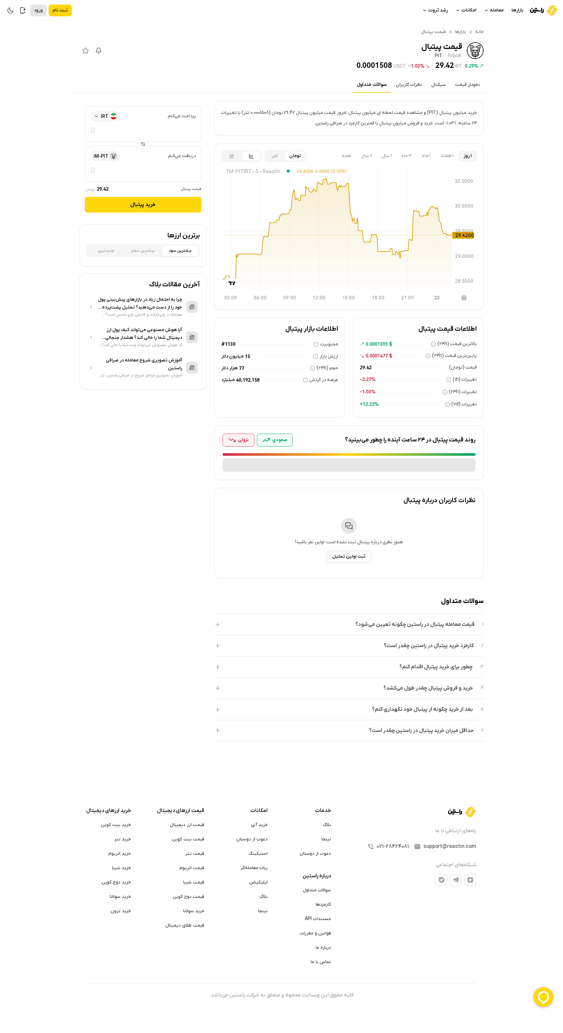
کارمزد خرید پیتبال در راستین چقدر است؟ (429, 646)
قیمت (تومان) (463, 367)
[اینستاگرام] (470, 880)
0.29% (471, 66)
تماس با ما (321, 962)
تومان (295, 156)
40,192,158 (247, 380)
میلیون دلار (232, 356)
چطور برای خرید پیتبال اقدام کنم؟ (436, 667)
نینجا (326, 839)
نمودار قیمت (467, 85)
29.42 (444, 65)
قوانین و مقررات (315, 933)
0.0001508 (374, 65)
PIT (438, 56)
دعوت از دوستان (315, 853)
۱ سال (387, 156)
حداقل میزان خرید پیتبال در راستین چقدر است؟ (421, 730)
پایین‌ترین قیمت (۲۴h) (454, 356)
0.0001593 (377, 344)
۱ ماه (426, 156)
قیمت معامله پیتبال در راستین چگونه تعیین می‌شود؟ (415, 624)
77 (241, 368)
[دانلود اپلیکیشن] (23, 10)
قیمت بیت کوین (188, 839)
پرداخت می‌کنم (182, 116)
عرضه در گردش (323, 380)
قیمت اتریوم (192, 868)
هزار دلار (229, 368)
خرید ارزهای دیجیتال (108, 810)
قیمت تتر (194, 853)
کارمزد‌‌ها (323, 904)
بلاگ (327, 825)
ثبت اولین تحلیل (349, 556)
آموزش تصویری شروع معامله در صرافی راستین (144, 364)
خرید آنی (259, 825)
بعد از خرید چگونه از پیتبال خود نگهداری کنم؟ (422, 709)
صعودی (279, 440)
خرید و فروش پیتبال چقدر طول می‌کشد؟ (428, 688)
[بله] (441, 880)
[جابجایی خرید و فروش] (143, 144)
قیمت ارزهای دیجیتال (180, 810)
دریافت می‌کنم (182, 156)
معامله (497, 10)
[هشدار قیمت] (98, 50)
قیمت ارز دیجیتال (187, 825)
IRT (458, 66)
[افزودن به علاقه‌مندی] (85, 50)
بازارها (517, 10)
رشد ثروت (438, 10)
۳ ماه (406, 156)
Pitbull (454, 56)
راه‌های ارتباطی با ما (455, 831)
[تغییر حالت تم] (10, 10)
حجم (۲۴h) (327, 368)
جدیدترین (106, 250)
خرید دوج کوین (116, 882)
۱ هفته (447, 156)
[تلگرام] (456, 880)
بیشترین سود (180, 250)
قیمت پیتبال (191, 189)
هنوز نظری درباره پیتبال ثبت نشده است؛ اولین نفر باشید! (349, 542)
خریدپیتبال (143, 204)
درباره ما (323, 948)
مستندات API (318, 919)
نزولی (243, 440)
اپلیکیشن (258, 882)
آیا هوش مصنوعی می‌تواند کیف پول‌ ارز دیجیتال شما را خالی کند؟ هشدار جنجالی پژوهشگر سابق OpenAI (143, 334)
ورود (38, 10)
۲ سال (366, 156)
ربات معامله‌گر (254, 868)
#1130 (228, 344)
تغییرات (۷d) (464, 404)
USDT (399, 66)
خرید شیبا (121, 868)
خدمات (323, 810)
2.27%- (368, 379)
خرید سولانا (193, 911)
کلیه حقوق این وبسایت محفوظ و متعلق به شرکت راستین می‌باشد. (281, 995)
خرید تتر (122, 839)
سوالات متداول (372, 85)
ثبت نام (60, 10)
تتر (275, 156)
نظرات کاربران (409, 85)
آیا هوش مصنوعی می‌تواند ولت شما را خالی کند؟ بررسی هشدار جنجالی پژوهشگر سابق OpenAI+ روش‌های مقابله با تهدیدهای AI (142, 345)
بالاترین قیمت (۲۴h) (457, 344)
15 (247, 356)
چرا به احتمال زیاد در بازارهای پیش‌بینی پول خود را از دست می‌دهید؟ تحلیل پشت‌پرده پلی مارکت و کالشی (140, 303)
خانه (479, 32)
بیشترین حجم (143, 250)
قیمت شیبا (193, 882)
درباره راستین (317, 876)
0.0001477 (377, 355)
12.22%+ (369, 404)
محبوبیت (329, 344)
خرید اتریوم (119, 853)
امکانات (468, 10)
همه (346, 156)
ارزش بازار (329, 356)
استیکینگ (258, 853)
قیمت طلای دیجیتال (184, 925)
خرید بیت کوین (116, 825)
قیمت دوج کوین (188, 897)
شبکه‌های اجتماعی (456, 865)
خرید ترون (121, 911)
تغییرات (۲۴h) (463, 392)
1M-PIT (101, 156)
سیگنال (438, 85)
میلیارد (228, 380)
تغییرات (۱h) (465, 379)
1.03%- (417, 66)
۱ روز (467, 156)
